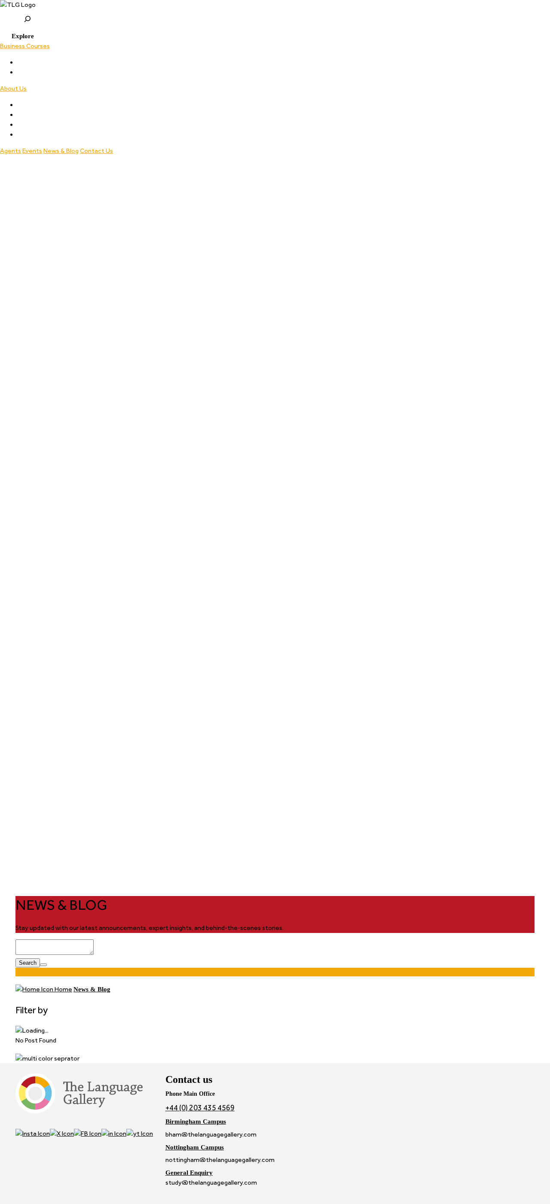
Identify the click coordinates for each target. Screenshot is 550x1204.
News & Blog (61, 151)
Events (32, 151)
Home (62, 989)
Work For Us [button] (33, 134)
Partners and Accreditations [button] (57, 115)
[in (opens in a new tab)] (113, 1133)
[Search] (43, 964)
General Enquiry (189, 1172)
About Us (13, 88)
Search (28, 963)
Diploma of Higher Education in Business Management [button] (94, 72)
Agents (10, 151)
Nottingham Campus (194, 1147)
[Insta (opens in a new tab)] (32, 1133)
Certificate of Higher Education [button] (62, 62)
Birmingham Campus (195, 1121)
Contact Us (96, 151)
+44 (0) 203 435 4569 (200, 1108)
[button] (17, 36)
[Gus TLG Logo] (275, 5)
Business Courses (25, 46)
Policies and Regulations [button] (51, 124)
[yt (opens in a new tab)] (139, 1133)
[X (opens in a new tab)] (62, 1133)
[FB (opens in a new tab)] (87, 1133)
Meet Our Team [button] (40, 105)
